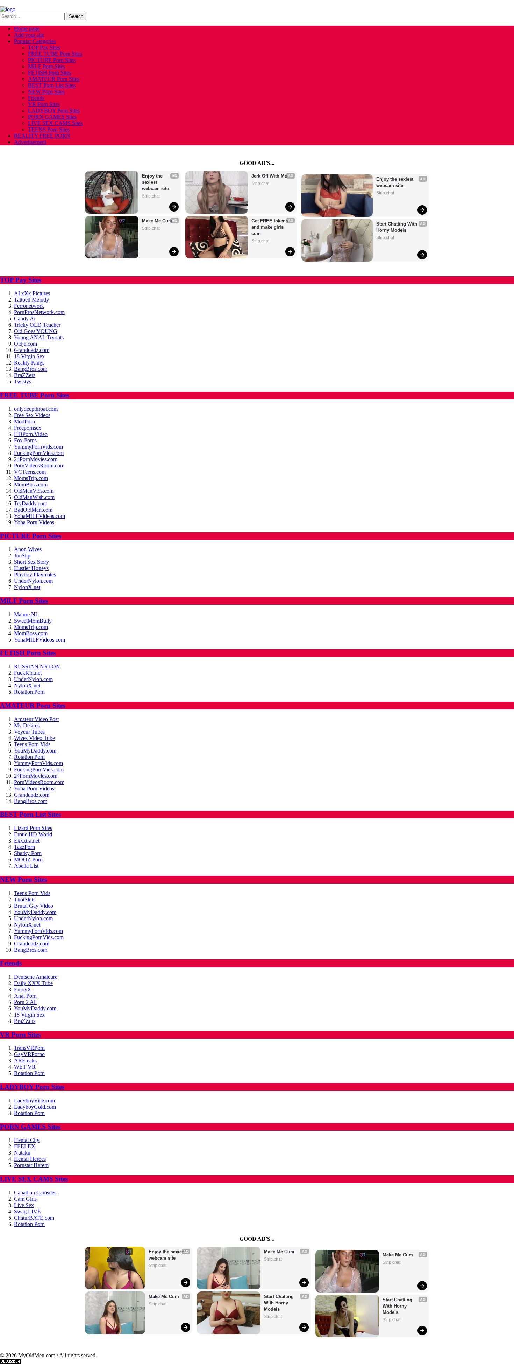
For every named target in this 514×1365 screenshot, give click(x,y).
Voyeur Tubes (29, 732)
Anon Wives (28, 549)
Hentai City (27, 1140)
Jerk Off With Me (269, 176)
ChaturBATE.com (34, 1218)
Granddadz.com (31, 350)
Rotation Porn (29, 692)
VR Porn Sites (44, 104)
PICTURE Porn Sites (52, 60)
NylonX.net (27, 587)
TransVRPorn (29, 1048)
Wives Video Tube (34, 738)
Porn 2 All (25, 1002)
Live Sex (24, 1205)
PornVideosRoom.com (39, 466)
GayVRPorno (29, 1054)
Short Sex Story (31, 562)
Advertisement (30, 142)
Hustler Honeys (31, 568)
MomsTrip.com (31, 478)
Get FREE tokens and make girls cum (270, 227)
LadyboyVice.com (34, 1100)
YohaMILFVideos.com (39, 516)
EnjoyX (22, 989)
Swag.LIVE (27, 1211)
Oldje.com (25, 344)
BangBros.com (30, 369)
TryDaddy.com (30, 503)
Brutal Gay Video (33, 906)
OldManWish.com (34, 497)
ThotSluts (24, 899)
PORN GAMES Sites (52, 117)
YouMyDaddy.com (35, 751)
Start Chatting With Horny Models (397, 227)
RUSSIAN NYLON (37, 667)
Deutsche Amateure (35, 977)
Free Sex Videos (32, 415)
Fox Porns (25, 440)
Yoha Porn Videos (34, 522)
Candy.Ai (24, 318)
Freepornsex (27, 428)
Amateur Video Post (36, 719)
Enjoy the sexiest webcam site (155, 182)
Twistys (22, 381)
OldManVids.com (33, 491)
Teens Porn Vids (32, 744)
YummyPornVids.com (38, 447)
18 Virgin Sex (29, 356)
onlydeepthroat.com (36, 409)
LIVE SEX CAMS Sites (55, 123)
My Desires (27, 725)
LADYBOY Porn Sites (54, 110)
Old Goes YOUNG (35, 331)
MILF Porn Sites (46, 66)
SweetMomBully (33, 621)
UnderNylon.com (33, 581)
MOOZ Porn (28, 859)
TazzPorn (24, 847)
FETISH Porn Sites (49, 73)
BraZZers (24, 375)
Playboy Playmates (35, 574)
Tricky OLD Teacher (37, 325)
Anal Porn (25, 996)
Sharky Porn (28, 853)
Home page (27, 29)
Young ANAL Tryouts (39, 337)
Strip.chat (151, 196)
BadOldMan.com (33, 510)
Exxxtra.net (27, 841)
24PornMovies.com (35, 459)
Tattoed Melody (31, 300)
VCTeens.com (30, 472)
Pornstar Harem (31, 1165)
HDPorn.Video (31, 434)
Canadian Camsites (35, 1193)
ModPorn (24, 421)
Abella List (26, 866)
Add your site (29, 35)
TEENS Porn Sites (49, 129)
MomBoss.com (31, 484)
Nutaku (22, 1153)
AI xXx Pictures (32, 293)
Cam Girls (25, 1199)
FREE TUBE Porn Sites (55, 54)
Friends (36, 98)
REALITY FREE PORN (42, 136)
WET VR (25, 1067)
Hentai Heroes (30, 1159)
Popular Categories (35, 41)
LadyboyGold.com (35, 1107)
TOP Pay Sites (44, 47)
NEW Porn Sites (46, 92)
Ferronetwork (29, 306)
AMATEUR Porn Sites (53, 79)
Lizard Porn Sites (33, 828)
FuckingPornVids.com (39, 453)
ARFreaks (25, 1060)
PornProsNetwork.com (39, 312)
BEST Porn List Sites (52, 85)
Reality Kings (29, 363)
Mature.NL (26, 614)
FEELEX (24, 1146)
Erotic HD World (33, 834)
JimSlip (22, 556)
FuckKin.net (28, 673)
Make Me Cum (157, 220)
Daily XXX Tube (33, 983)
